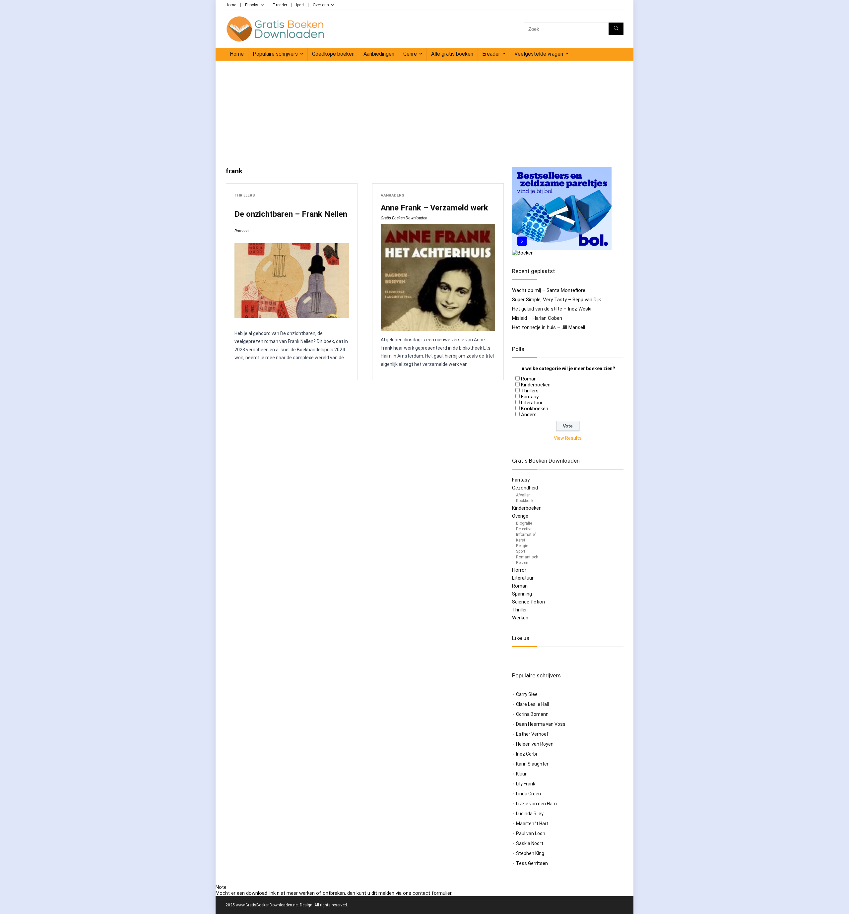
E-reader (280, 5)
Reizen (522, 562)
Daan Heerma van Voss (540, 724)
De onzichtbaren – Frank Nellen (290, 214)
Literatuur (532, 403)
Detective (524, 529)
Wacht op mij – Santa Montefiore (548, 290)
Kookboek (524, 500)
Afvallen (523, 495)
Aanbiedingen (378, 54)
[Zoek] (616, 29)
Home (231, 5)
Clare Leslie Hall (532, 704)
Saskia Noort (529, 843)
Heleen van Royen (535, 744)
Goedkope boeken (333, 54)
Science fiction (528, 602)
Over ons (321, 5)
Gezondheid (525, 488)
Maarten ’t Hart (532, 823)
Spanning (522, 594)
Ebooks (251, 5)
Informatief (526, 534)
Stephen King (530, 853)
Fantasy (530, 397)
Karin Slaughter (532, 764)
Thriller (519, 610)
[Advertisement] (424, 110)
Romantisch (527, 557)
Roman (529, 379)
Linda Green (528, 793)
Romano (241, 231)
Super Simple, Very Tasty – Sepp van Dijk (556, 300)
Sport (520, 551)
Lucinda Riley (530, 813)
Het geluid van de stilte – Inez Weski (551, 309)
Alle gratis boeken (452, 54)
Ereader (491, 54)
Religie (522, 545)
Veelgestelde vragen (538, 54)
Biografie (524, 523)
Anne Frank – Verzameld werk (434, 207)
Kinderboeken (536, 385)
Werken (520, 618)
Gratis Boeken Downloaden (404, 218)
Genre (410, 54)
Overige (520, 516)
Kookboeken (534, 409)
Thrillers (244, 195)
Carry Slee (527, 694)
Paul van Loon (530, 833)
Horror (519, 570)
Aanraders (392, 195)
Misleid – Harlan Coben (537, 318)
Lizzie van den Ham (536, 803)
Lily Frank (525, 783)
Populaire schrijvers (275, 54)
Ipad (300, 5)
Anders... (530, 415)
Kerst (520, 540)
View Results (568, 438)
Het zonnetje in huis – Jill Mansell (548, 327)
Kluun (522, 773)
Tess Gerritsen (532, 863)
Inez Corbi (526, 754)
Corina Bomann (532, 714)
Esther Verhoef (532, 734)
